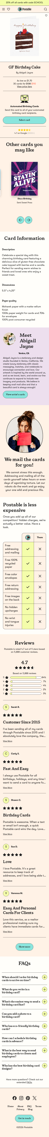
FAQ (29, 1106)
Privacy (20, 1109)
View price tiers (24, 87)
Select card (24, 120)
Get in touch (24, 1118)
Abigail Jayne (26, 73)
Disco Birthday (25, 199)
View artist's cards (15, 394)
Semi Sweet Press (24, 203)
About (20, 1106)
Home (11, 1106)
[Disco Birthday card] (24, 179)
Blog (30, 1109)
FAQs (29, 1082)
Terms (38, 1106)
